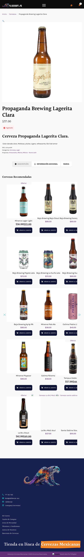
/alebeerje (8, 502)
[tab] (21, 164)
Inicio (4, 14)
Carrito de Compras (9, 519)
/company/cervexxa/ (13, 505)
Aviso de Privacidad (9, 523)
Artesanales (13, 152)
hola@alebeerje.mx (12, 498)
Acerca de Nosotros (9, 530)
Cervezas (12, 14)
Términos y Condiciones (11, 526)
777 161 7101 (9, 495)
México (20, 152)
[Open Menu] (44, 5)
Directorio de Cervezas (10, 533)
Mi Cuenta (6, 516)
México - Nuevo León (29, 152)
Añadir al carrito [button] (25, 230)
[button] (3, 21)
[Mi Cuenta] (72, 5)
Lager (18, 150)
